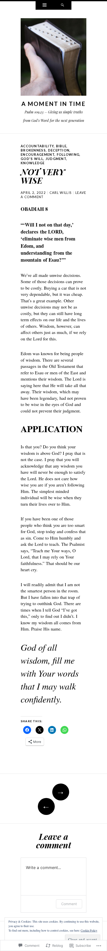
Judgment (56, 159)
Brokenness (33, 150)
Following (68, 155)
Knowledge (33, 163)
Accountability (37, 146)
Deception (59, 150)
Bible (61, 146)
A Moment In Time (53, 103)
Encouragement (37, 155)
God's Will (32, 159)
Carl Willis (61, 193)
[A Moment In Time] (53, 58)
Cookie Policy (89, 930)
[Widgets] (45, 5)
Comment (69, 904)
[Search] (62, 5)
